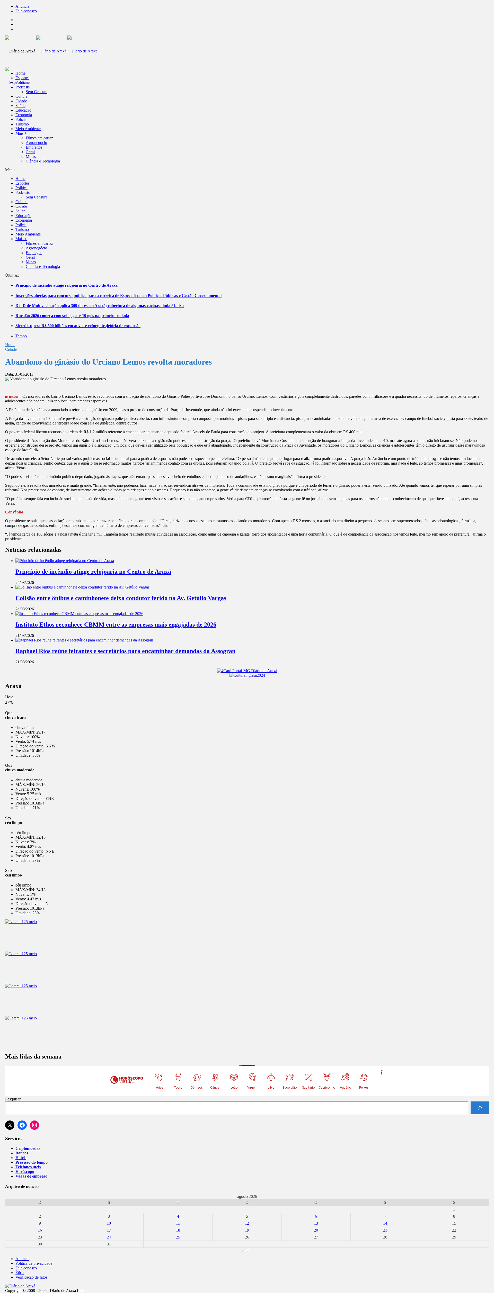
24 (109, 1237)
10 (109, 1223)
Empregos (34, 147)
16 (40, 1230)
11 (178, 1223)
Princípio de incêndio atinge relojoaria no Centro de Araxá (66, 285)
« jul (245, 1250)
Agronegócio (36, 142)
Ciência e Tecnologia (43, 161)
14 (385, 1223)
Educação (23, 110)
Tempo (21, 336)
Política (21, 82)
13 (316, 1223)
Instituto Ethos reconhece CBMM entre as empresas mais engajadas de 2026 (115, 624)
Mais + (21, 133)
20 (316, 1230)
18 (178, 1230)
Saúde (20, 105)
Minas (31, 156)
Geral (30, 152)
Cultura (21, 96)
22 (454, 1230)
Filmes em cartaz (39, 138)
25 (178, 1237)
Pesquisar (13, 1099)
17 (109, 1230)
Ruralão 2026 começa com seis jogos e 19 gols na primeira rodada (72, 315)
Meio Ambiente (28, 128)
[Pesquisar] (480, 1107)
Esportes (22, 78)
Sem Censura (36, 91)
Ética (19, 1272)
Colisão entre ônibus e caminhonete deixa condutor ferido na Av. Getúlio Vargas (120, 598)
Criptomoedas (27, 1148)
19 (247, 1230)
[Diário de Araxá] (67, 51)
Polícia (21, 119)
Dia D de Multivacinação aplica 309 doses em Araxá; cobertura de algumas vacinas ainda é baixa (99, 305)
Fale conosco (26, 11)
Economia (23, 115)
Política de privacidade (33, 1263)
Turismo (22, 124)
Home (10, 344)
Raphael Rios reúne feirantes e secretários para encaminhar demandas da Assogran (125, 651)
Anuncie (22, 6)
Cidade (21, 101)
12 (247, 1223)
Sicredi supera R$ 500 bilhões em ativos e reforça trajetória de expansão (77, 325)
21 (385, 1230)
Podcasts (22, 87)
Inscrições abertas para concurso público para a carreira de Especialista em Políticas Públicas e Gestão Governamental (118, 295)
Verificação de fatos (31, 1277)
